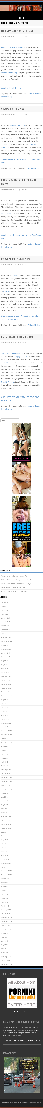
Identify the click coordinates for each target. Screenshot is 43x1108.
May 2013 (4, 758)
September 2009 (6, 929)
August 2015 (5, 661)
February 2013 (6, 770)
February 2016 (6, 649)
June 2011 (4, 847)
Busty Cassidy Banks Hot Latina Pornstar (14, 591)
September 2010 (6, 882)
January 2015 (5, 680)
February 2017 (6, 637)
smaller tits (5, 363)
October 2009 (5, 925)
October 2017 (5, 626)
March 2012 (5, 813)
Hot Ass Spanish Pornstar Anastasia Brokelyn (16, 584)
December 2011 (6, 824)
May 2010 (4, 898)
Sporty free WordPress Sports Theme (14, 1102)
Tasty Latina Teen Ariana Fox (12, 353)
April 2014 (4, 715)
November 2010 (6, 875)
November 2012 (6, 781)
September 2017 (6, 630)
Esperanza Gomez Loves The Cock (17, 30)
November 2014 (6, 688)
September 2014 (6, 696)
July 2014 (4, 703)
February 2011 (6, 863)
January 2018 (5, 622)
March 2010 (5, 906)
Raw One (24, 36)
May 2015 (4, 665)
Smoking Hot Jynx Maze (12, 108)
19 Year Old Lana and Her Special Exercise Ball (16, 580)
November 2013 (6, 735)
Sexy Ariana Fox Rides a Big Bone (17, 337)
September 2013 (6, 742)
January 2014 (5, 727)
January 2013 (5, 774)
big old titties (6, 213)
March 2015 (5, 672)
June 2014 (4, 707)
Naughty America (20, 356)
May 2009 (4, 945)
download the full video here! (12, 88)
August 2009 (5, 933)
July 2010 (4, 890)
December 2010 (6, 871)
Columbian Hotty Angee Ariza (15, 259)
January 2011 (5, 867)
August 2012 (5, 793)
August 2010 (5, 886)
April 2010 (4, 902)
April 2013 (4, 762)
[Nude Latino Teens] (21, 10)
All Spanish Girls (34, 168)
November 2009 (6, 921)
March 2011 (5, 859)
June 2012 (4, 801)
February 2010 (6, 910)
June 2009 (4, 941)
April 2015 (4, 668)
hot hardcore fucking (9, 73)
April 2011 (4, 855)
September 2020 (6, 602)
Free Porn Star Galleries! (22, 1012)
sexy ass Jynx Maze (17, 125)
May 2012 (4, 805)
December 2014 (6, 684)
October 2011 (5, 832)
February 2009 (6, 957)
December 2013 (6, 731)
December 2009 (6, 918)
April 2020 (4, 614)
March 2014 (5, 719)
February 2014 (6, 723)
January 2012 (5, 820)
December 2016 (6, 641)
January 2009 (5, 960)
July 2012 (4, 797)
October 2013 (5, 738)
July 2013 (4, 750)
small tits (6, 291)
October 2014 (5, 692)
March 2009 (5, 953)
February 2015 (6, 676)
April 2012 (4, 809)
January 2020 (5, 618)
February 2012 (6, 816)
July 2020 (4, 606)
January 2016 (5, 653)
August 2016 (5, 645)
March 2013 (5, 766)
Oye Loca (16, 275)
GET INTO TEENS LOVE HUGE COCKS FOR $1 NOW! (22, 1040)
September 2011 (6, 836)
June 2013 (4, 754)
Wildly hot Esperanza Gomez (12, 47)
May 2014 (4, 711)
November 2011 (6, 828)
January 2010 (5, 914)
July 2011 (4, 844)
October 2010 (5, 879)
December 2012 (6, 777)
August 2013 (5, 746)
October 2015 (5, 657)
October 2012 (5, 785)
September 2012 (6, 789)
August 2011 (5, 840)
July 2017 (4, 633)
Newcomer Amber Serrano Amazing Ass (14, 576)
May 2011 (4, 851)
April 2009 (4, 949)
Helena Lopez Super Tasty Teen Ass (13, 588)
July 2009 (4, 937)
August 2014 (5, 700)
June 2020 (4, 610)
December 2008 (6, 964)
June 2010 (4, 894)
